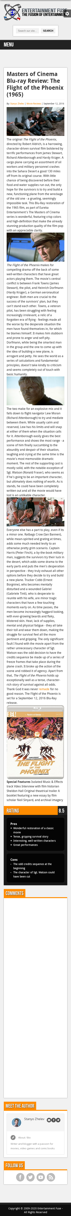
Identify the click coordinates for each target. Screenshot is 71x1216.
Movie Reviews (34, 103)
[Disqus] (35, 948)
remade (44, 689)
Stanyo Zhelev (17, 103)
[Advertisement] (35, 58)
